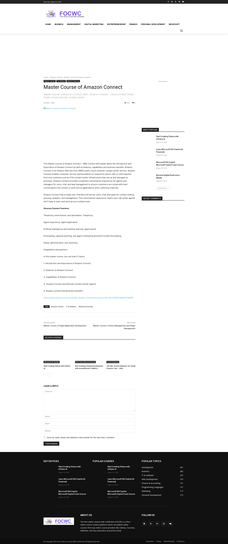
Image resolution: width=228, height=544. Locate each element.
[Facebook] (168, 1)
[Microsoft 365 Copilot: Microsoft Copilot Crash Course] (148, 165)
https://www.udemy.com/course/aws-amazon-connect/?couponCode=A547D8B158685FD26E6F (88, 297)
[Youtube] (182, 1)
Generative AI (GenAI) (51, 362)
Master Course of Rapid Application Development (65, 326)
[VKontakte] (170, 523)
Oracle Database (112, 362)
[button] (181, 30)
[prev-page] (45, 374)
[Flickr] (157, 523)
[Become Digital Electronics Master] (148, 178)
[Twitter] (175, 1)
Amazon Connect (56, 77)
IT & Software (61, 81)
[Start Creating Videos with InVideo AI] (58, 353)
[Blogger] (144, 523)
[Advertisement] (134, 13)
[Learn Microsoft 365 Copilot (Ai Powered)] (148, 152)
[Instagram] (172, 1)
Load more (162, 188)
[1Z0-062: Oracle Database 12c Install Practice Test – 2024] (120, 353)
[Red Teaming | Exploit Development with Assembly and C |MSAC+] (89, 353)
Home (46, 77)
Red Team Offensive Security (85, 362)
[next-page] (49, 374)
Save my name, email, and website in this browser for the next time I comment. (81, 437)
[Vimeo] (179, 1)
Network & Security (73, 81)
